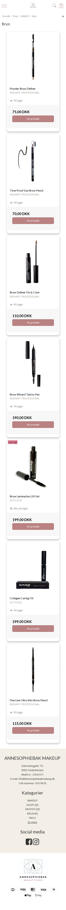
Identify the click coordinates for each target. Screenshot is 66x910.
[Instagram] (36, 843)
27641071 (38, 774)
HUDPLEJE (32, 805)
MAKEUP (32, 800)
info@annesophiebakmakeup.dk (36, 778)
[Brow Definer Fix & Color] (33, 262)
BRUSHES (32, 813)
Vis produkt (33, 118)
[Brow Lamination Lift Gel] (33, 466)
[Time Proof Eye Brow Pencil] (33, 160)
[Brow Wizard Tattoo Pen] (33, 364)
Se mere (32, 822)
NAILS (32, 817)
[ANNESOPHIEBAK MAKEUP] (33, 5)
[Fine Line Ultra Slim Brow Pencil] (33, 670)
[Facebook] (29, 843)
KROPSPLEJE (32, 809)
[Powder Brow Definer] (33, 58)
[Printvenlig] (63, 16)
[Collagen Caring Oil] (33, 568)
